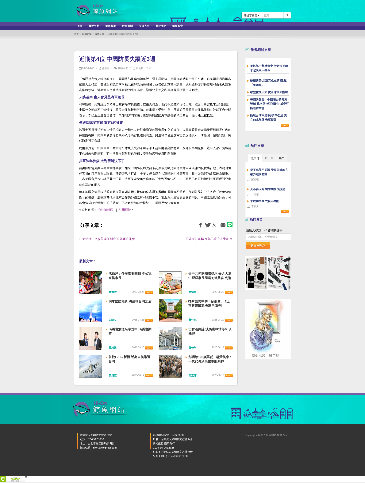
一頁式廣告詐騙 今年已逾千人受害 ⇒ (207, 239)
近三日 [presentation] (255, 158)
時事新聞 (86, 34)
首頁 (76, 34)
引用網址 (125, 209)
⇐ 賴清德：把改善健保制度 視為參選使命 (107, 239)
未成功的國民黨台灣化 (264, 201)
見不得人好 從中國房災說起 (267, 189)
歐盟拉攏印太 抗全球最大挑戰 (269, 92)
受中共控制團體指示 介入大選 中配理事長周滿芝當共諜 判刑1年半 (209, 278)
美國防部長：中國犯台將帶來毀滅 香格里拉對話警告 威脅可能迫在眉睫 (269, 104)
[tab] (255, 158)
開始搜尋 (256, 245)
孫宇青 (106, 68)
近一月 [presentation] (269, 158)
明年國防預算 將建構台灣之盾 (130, 301)
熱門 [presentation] (281, 158)
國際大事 (99, 34)
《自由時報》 (106, 209)
